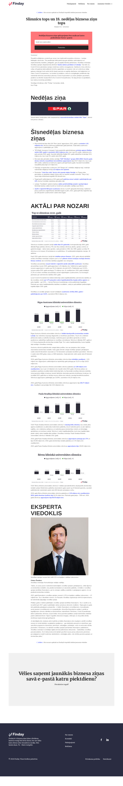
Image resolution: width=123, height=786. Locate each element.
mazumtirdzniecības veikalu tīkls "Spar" (73, 117)
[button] (105, 4)
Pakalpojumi (70, 742)
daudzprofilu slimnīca (72, 425)
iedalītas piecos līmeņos (63, 256)
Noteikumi (107, 759)
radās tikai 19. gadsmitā (61, 244)
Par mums (69, 735)
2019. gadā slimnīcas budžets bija (42, 495)
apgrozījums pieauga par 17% (78, 438)
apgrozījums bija (73, 446)
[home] (16, 4)
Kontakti (68, 739)
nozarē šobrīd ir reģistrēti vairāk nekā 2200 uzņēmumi (64, 264)
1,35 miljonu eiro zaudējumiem (79, 493)
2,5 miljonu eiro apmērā (61, 169)
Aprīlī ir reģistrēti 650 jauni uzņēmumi (47, 189)
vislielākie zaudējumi (78, 359)
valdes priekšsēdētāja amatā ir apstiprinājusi (73, 184)
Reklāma (68, 746)
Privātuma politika (92, 759)
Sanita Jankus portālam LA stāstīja (69, 65)
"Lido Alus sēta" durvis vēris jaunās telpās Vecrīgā (58, 172)
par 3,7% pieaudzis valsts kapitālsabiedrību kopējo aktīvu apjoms (65, 280)
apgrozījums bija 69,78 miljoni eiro (52, 497)
